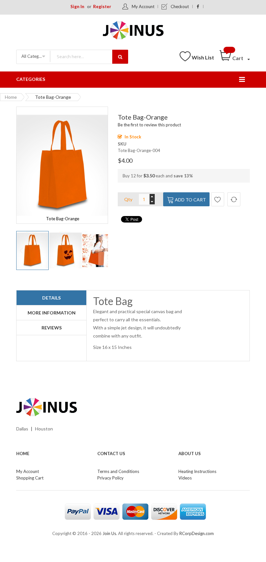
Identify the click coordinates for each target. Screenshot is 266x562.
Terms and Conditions (118, 471)
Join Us (109, 533)
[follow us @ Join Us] (198, 6)
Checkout (180, 6)
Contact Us (111, 453)
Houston (44, 428)
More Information (52, 312)
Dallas (22, 428)
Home (11, 97)
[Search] (120, 57)
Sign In (77, 6)
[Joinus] (133, 407)
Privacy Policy (110, 477)
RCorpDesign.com (196, 533)
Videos (185, 477)
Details (51, 297)
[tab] (51, 297)
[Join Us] (133, 31)
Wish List (203, 57)
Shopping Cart (29, 477)
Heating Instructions (197, 471)
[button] (65, 250)
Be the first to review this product (149, 124)
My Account (143, 6)
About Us (189, 453)
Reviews (52, 327)
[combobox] (89, 56)
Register (102, 6)
